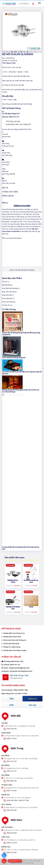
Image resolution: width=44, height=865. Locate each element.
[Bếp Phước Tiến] (8, 3)
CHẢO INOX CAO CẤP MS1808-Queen (13, 607)
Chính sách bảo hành (11, 643)
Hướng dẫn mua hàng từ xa (14, 633)
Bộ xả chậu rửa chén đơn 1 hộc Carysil (31, 581)
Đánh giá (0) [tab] (8, 195)
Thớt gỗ (31, 607)
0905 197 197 (15, 665)
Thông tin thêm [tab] (10, 191)
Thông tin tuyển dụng (11, 647)
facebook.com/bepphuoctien (21, 671)
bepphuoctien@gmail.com (19, 668)
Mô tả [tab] (5, 188)
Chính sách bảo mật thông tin (14, 640)
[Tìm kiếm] (33, 4)
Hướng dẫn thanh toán (12, 637)
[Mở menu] (39, 3)
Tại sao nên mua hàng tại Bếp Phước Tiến (16, 129)
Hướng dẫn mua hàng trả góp (14, 650)
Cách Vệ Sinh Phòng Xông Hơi (13, 358)
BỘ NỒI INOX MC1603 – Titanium (13, 581)
